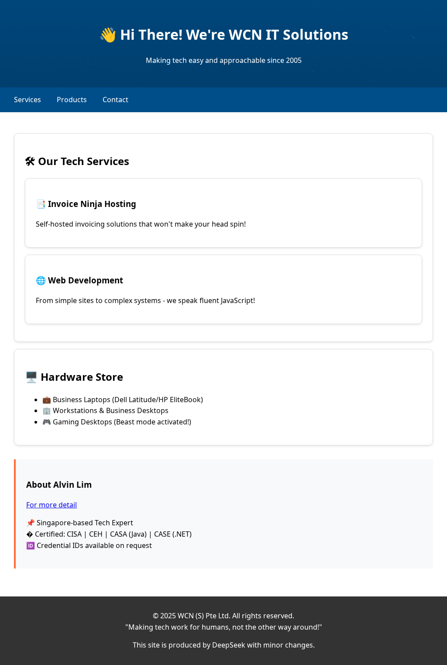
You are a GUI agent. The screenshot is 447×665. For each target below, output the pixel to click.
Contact (115, 99)
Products (72, 99)
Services (27, 99)
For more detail (51, 505)
